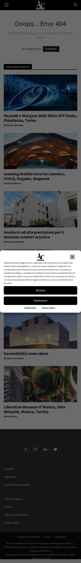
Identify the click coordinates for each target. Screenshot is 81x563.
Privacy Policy (48, 307)
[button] (72, 257)
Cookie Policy (30, 307)
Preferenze (40, 300)
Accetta (40, 290)
